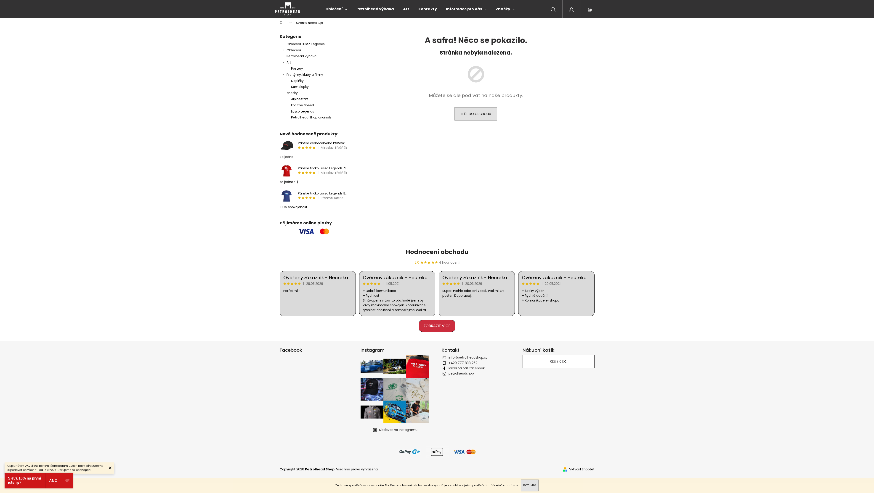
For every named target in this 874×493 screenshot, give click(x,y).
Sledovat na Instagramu (398, 429)
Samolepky (300, 86)
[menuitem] (336, 9)
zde (515, 485)
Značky (292, 93)
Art (289, 62)
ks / (558, 361)
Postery (297, 68)
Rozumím (529, 485)
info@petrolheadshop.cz (468, 357)
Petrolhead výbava (301, 56)
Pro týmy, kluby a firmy (305, 74)
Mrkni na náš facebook (467, 368)
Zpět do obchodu (476, 114)
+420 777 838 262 (463, 363)
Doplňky (297, 81)
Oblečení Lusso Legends (306, 44)
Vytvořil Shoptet (582, 469)
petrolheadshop (461, 373)
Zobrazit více (437, 325)
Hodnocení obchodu (437, 252)
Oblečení (294, 50)
